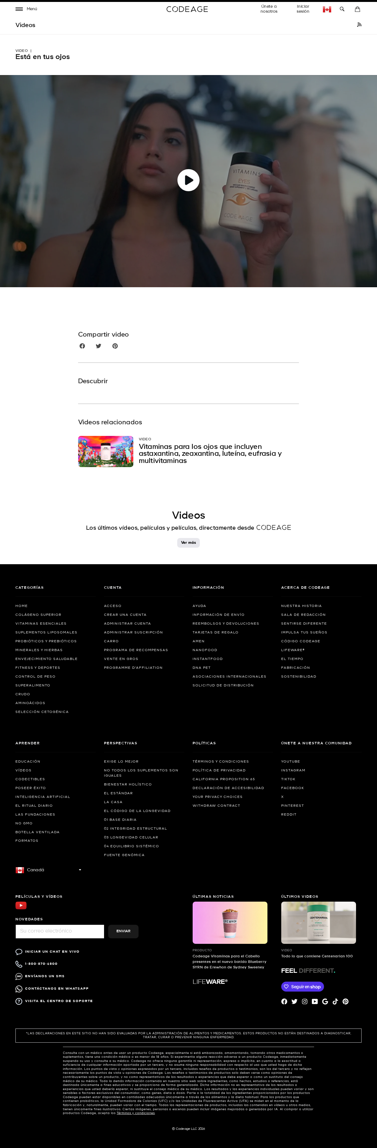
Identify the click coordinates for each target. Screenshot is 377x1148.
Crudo (22, 694)
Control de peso (35, 676)
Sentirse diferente (304, 623)
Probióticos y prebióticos (46, 641)
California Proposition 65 (224, 779)
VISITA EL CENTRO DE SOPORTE (59, 1001)
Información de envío (219, 615)
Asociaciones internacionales (230, 676)
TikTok (288, 779)
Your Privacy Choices (218, 797)
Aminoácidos (30, 703)
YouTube (290, 761)
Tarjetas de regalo (216, 632)
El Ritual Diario (34, 806)
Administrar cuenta (127, 623)
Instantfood (208, 659)
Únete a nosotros (269, 9)
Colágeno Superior (38, 615)
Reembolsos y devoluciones (226, 623)
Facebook (292, 788)
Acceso (113, 606)
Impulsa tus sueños (304, 632)
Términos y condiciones (221, 761)
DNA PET (202, 668)
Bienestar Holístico (128, 784)
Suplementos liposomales (46, 632)
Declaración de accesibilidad (228, 788)
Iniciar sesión (303, 9)
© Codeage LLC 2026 (188, 1129)
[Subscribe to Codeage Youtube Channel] (20, 908)
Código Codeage (300, 641)
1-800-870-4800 (41, 963)
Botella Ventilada (37, 832)
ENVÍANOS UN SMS (45, 976)
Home (21, 606)
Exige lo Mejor (121, 761)
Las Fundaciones (35, 814)
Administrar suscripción (133, 632)
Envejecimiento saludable (46, 659)
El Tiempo (292, 659)
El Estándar (118, 793)
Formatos (27, 841)
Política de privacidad (219, 770)
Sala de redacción (303, 615)
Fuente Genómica (124, 855)
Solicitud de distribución (223, 685)
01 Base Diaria (120, 820)
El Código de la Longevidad (137, 811)
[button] (26, 9)
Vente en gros (121, 659)
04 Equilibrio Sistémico (131, 846)
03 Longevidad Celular (131, 837)
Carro (111, 641)
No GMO (24, 823)
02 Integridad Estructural (135, 828)
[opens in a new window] (359, 25)
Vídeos (23, 770)
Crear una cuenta (125, 615)
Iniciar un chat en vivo (52, 951)
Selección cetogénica (42, 712)
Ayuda (199, 606)
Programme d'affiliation (133, 668)
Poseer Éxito (30, 788)
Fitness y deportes (37, 668)
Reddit (289, 814)
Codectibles (30, 779)
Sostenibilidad (299, 676)
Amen (199, 641)
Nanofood (205, 650)
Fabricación (295, 668)
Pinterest (292, 806)
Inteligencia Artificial (42, 797)
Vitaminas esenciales (41, 623)
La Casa (113, 802)
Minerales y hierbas (39, 650)
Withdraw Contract (216, 806)
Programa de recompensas (136, 650)
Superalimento (33, 685)
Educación (28, 761)
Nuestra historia (301, 606)
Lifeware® (293, 650)
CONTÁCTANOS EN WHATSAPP (57, 988)
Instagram (293, 770)
